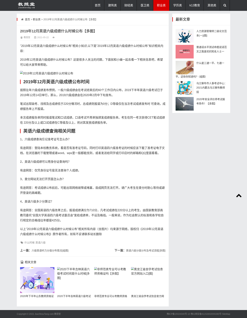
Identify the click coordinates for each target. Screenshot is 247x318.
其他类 (212, 5)
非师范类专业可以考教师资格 (110, 296)
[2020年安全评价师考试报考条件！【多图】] (185, 104)
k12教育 (194, 5)
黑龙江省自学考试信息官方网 (147, 296)
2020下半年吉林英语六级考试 (74, 296)
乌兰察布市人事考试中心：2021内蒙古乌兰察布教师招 (211, 87)
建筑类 (112, 5)
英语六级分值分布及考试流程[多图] (145, 250)
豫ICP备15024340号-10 (178, 314)
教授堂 (57, 314)
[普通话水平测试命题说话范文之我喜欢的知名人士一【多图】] (185, 51)
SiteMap (226, 314)
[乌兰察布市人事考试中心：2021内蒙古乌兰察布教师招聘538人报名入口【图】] (185, 88)
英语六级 (40, 242)
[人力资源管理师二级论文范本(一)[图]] (185, 36)
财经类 (128, 5)
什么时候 (29, 242)
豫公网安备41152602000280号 (206, 314)
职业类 (161, 5)
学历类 (177, 5)
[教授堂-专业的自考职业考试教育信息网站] (35, 5)
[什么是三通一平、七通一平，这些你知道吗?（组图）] (185, 67)
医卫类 (145, 5)
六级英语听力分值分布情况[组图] (50, 250)
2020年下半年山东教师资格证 (37, 296)
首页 (98, 5)
